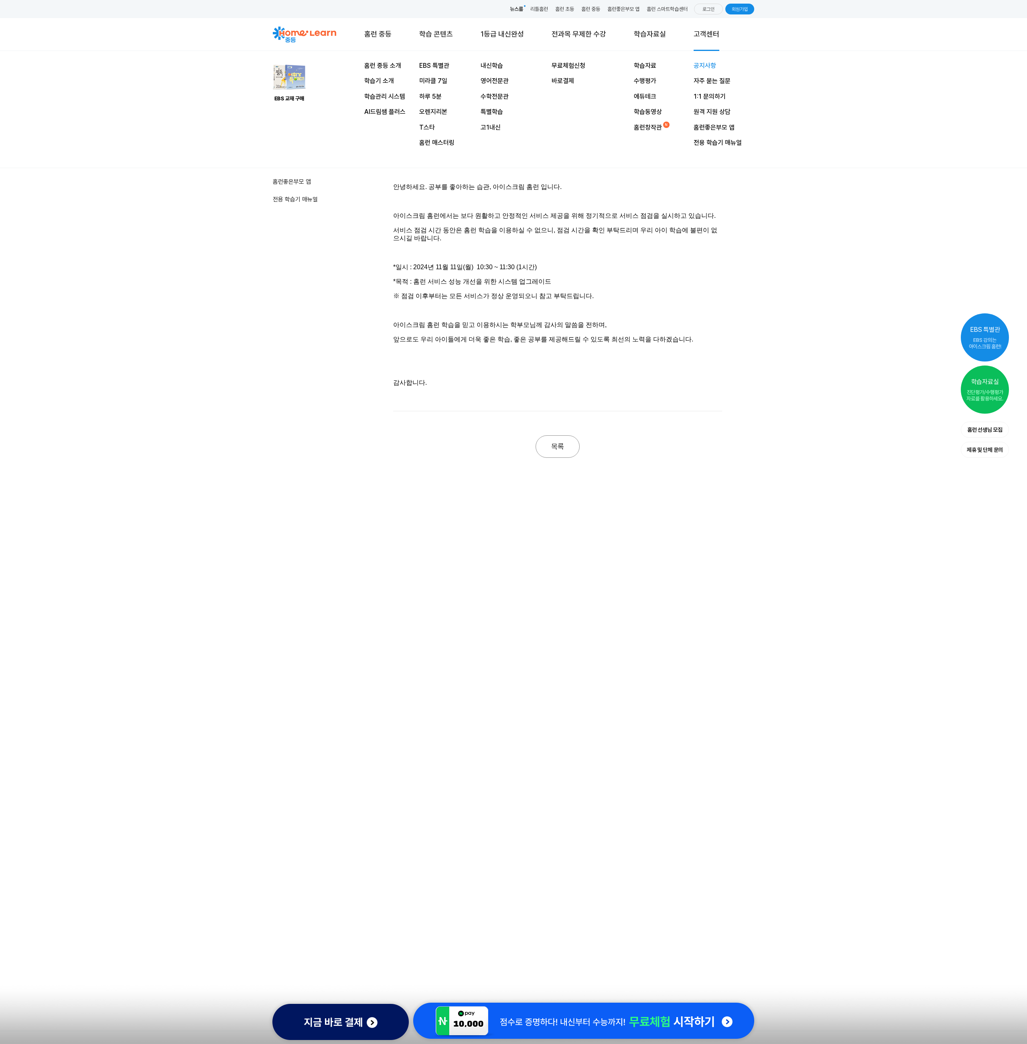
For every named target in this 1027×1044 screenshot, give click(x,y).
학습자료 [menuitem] (645, 65)
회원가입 (740, 9)
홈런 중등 (590, 9)
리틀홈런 (539, 9)
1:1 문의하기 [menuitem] (710, 96)
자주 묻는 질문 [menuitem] (712, 81)
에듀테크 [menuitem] (645, 96)
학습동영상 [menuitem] (648, 112)
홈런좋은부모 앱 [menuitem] (714, 127)
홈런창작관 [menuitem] (648, 127)
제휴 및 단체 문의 (985, 450)
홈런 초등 (564, 9)
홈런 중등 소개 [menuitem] (382, 65)
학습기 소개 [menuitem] (379, 81)
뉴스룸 (516, 9)
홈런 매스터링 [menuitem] (437, 142)
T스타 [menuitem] (427, 127)
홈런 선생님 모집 (984, 430)
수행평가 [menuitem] (645, 81)
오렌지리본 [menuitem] (433, 112)
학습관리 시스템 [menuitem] (384, 96)
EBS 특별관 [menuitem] (434, 65)
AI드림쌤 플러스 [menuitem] (385, 112)
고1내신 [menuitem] (491, 127)
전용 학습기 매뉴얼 (295, 199)
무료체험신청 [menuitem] (568, 65)
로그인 (708, 9)
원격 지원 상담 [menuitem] (712, 112)
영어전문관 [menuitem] (495, 81)
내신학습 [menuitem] (492, 65)
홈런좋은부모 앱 (623, 9)
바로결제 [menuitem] (563, 81)
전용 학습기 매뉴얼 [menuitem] (718, 142)
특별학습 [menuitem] (492, 112)
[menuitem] (579, 34)
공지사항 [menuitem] (705, 65)
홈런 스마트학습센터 (667, 9)
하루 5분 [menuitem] (430, 96)
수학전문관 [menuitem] (495, 96)
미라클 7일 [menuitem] (433, 81)
